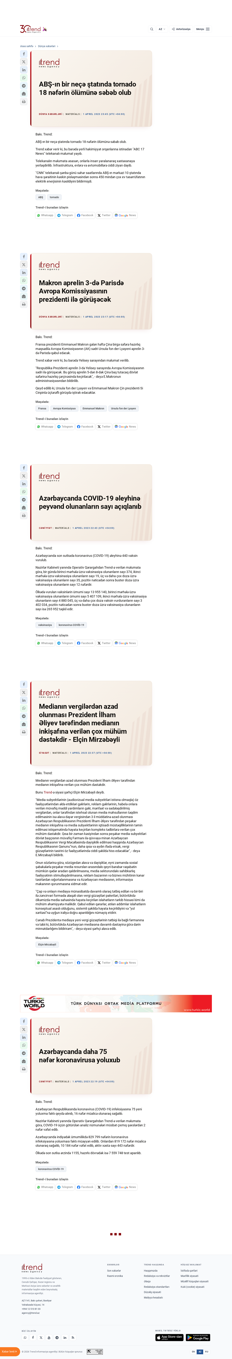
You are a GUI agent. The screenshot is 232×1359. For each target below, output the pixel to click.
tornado (54, 197)
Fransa (42, 408)
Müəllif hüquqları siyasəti (194, 1281)
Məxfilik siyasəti (189, 1275)
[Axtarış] (151, 29)
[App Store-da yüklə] (169, 1337)
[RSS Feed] (73, 1337)
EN (193, 1351)
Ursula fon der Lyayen (123, 408)
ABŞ (40, 197)
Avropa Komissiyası (64, 408)
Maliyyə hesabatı (153, 1297)
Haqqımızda (151, 1270)
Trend (48, 792)
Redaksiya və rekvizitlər (157, 1275)
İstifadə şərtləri (189, 1270)
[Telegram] (57, 1337)
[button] (23, 54)
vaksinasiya (45, 625)
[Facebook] (33, 1337)
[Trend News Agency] (32, 1268)
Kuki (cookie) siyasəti (192, 1286)
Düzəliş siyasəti (152, 1292)
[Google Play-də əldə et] (198, 1337)
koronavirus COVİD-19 (71, 625)
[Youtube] (49, 1337)
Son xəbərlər (114, 1270)
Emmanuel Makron (93, 408)
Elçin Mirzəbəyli (47, 944)
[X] (41, 1337)
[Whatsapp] (25, 1337)
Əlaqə (147, 1281)
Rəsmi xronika (115, 1275)
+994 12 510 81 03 (31, 1309)
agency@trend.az (31, 1313)
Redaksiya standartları (156, 1286)
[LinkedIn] (65, 1337)
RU (206, 1351)
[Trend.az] (33, 29)
